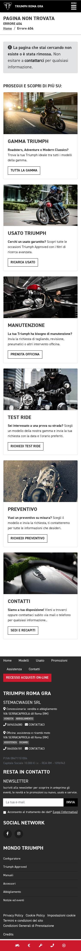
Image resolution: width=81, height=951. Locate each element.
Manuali (8, 875)
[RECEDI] (64, 945)
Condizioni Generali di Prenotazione (28, 926)
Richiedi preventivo (27, 538)
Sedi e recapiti (23, 630)
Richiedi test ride (26, 446)
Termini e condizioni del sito (23, 921)
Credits (8, 934)
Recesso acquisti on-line (27, 678)
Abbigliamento (12, 891)
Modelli (24, 660)
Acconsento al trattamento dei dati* (30, 812)
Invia (70, 802)
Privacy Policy (13, 915)
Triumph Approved (15, 866)
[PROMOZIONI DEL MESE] (29, 945)
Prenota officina (25, 354)
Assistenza (14, 669)
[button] (74, 6)
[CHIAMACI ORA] (52, 945)
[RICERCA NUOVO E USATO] (17, 945)
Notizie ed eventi (13, 900)
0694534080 (14, 724)
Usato (40, 660)
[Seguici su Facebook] (7, 834)
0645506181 (14, 748)
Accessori (9, 883)
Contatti (34, 669)
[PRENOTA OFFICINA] (40, 945)
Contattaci (36, 724)
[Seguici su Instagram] (18, 834)
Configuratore (12, 858)
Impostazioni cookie (61, 915)
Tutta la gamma (24, 170)
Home (7, 28)
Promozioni (59, 660)
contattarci (34, 60)
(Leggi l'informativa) (65, 812)
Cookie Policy (35, 915)
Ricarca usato (23, 262)
